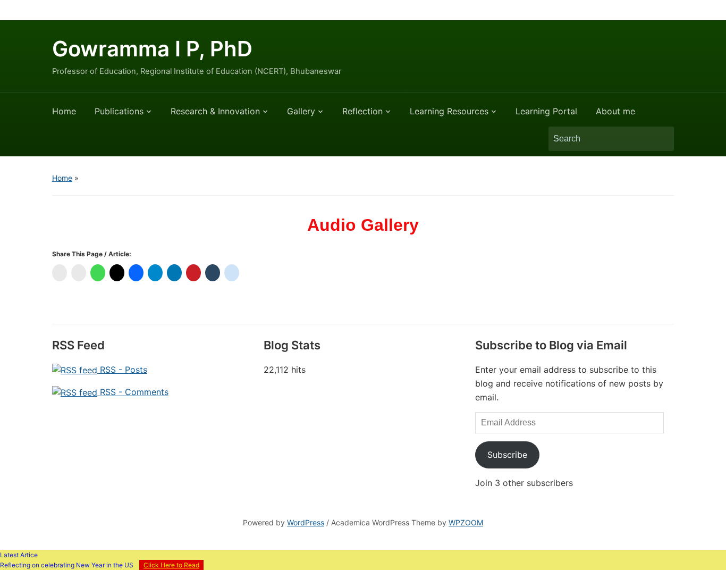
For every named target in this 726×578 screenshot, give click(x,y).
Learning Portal (546, 111)
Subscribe (507, 454)
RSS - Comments (132, 392)
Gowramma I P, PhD (152, 49)
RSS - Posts (122, 369)
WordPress (305, 522)
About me (615, 111)
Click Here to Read (171, 565)
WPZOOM (466, 522)
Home (64, 111)
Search (661, 138)
